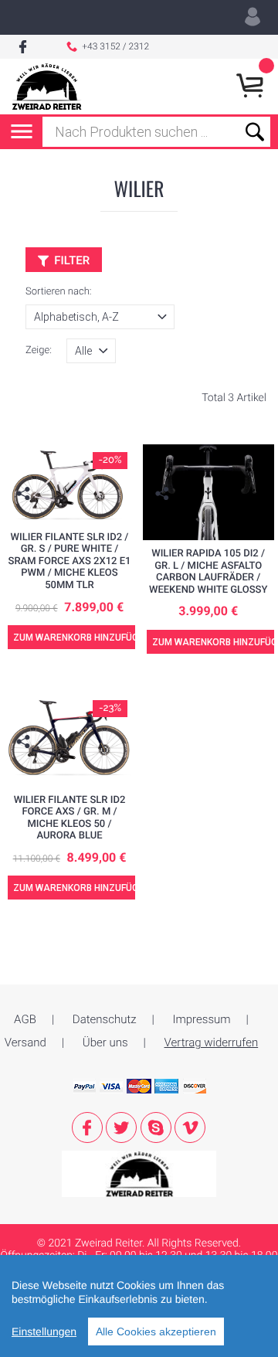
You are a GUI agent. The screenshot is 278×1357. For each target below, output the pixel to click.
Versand (25, 1042)
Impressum (202, 1019)
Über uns (105, 1042)
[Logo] (47, 87)
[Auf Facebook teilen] (25, 517)
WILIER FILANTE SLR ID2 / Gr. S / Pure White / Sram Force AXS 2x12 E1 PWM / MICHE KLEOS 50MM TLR (69, 561)
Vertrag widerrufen (211, 1042)
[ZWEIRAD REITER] (139, 1173)
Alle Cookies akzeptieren (156, 1331)
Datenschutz (105, 1019)
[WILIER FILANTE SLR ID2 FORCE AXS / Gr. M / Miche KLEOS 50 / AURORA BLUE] (69, 739)
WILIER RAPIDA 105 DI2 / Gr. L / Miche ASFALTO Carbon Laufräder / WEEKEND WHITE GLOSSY (208, 572)
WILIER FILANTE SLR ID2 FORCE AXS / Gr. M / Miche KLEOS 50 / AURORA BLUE (70, 818)
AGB (25, 1019)
